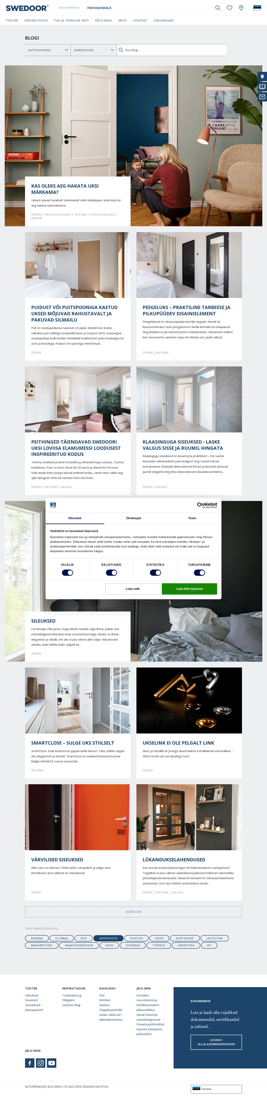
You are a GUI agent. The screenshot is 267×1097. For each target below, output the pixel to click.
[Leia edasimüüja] (262, 76)
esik (84, 938)
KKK (102, 995)
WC (209, 945)
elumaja (61, 938)
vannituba (186, 945)
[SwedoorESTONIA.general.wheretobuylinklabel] (241, 8)
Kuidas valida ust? (110, 1015)
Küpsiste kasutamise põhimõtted (149, 1031)
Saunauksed (32, 1005)
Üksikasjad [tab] (133, 518)
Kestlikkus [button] (103, 20)
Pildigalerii (68, 1000)
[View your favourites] (229, 8)
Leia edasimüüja (146, 1000)
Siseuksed (31, 1000)
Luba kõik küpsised (189, 589)
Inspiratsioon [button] (35, 20)
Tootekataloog (71, 995)
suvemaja (133, 945)
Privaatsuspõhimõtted (150, 1024)
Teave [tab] (192, 518)
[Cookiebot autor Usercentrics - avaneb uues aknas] (200, 505)
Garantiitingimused (148, 1019)
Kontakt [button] (141, 20)
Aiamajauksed (34, 1010)
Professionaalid (99, 7)
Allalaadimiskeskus (111, 1019)
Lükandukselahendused (174, 859)
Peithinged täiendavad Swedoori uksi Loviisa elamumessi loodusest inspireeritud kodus (76, 448)
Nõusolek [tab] (75, 518)
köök (159, 938)
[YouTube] (51, 1063)
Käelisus (104, 1005)
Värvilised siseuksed (57, 859)
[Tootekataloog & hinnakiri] (262, 86)
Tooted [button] (12, 20)
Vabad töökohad (146, 1015)
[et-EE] (257, 8)
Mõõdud (104, 1000)
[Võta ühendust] (262, 97)
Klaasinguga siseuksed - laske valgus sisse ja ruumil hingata (183, 445)
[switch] (111, 572)
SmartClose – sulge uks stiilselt (72, 743)
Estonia (206, 1089)
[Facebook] (29, 1063)
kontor (136, 938)
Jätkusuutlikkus (145, 1010)
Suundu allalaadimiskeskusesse (216, 1042)
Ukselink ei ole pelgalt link (178, 743)
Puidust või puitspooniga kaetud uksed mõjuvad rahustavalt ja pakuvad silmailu (74, 313)
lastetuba (214, 938)
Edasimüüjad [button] (164, 20)
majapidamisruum (79, 945)
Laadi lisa (133, 911)
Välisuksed (31, 995)
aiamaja (37, 938)
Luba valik (133, 589)
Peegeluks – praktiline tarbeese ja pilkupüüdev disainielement (186, 310)
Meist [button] (122, 20)
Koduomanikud (69, 7)
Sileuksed (43, 621)
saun (109, 945)
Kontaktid (142, 995)
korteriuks (185, 938)
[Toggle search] (218, 8)
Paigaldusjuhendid (110, 1010)
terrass (158, 945)
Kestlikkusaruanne (147, 1005)
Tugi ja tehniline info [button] (71, 20)
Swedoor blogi (71, 1005)
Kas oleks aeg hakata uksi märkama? (65, 189)
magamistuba (42, 945)
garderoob (108, 938)
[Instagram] (40, 1063)
